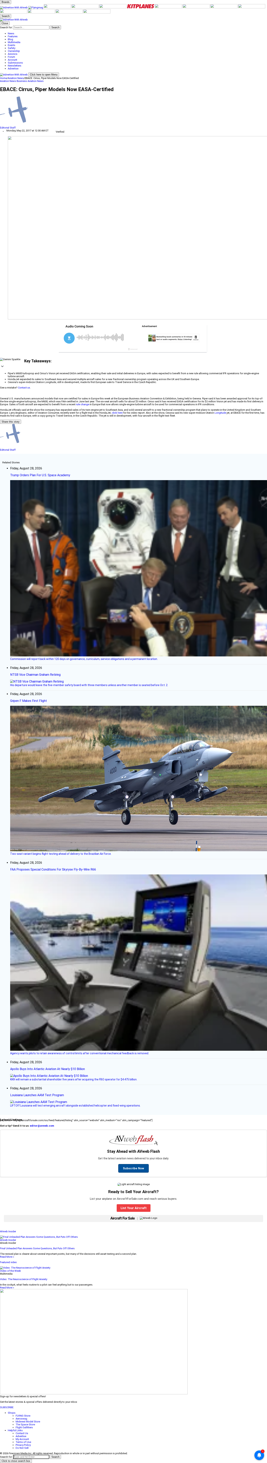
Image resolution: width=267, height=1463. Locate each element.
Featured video (8, 1262)
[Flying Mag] (36, 7)
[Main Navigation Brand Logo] (14, 19)
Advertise (21, 1436)
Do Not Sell (22, 1447)
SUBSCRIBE (6, 1407)
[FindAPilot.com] (69, 12)
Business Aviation (27, 81)
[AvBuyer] (113, 7)
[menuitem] (137, 33)
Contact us (24, 387)
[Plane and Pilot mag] (169, 7)
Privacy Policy (23, 1444)
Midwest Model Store (28, 1421)
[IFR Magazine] (251, 7)
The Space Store (25, 1424)
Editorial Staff (8, 127)
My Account (22, 1439)
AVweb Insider (8, 1231)
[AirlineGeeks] (58, 7)
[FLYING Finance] (42, 12)
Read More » (7, 1256)
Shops (11, 1412)
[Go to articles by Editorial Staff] (133, 111)
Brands (6, 2)
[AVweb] (14, 7)
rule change (82, 404)
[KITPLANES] (141, 7)
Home (3, 78)
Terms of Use (23, 1442)
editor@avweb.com (42, 1125)
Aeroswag (21, 1418)
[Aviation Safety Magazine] (14, 12)
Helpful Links (15, 1430)
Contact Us (22, 1433)
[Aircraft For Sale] (85, 7)
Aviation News (16, 78)
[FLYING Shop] (96, 12)
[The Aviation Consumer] (224, 7)
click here (117, 412)
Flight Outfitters (24, 1427)
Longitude (220, 412)
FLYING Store (23, 1415)
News (40, 81)
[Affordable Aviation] (196, 7)
